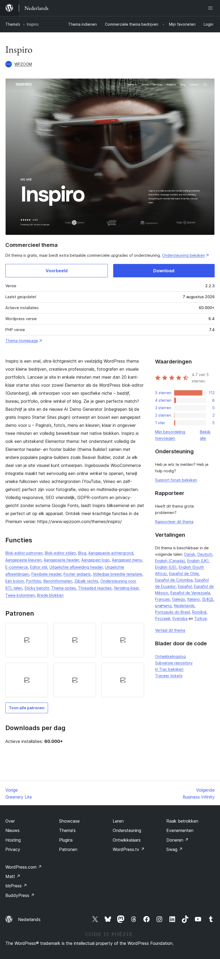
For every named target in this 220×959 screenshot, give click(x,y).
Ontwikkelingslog (170, 656)
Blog (82, 553)
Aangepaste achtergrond (110, 553)
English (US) (166, 567)
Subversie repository (174, 663)
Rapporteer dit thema (174, 521)
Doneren (177, 840)
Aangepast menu (127, 560)
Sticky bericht (36, 588)
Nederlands (184, 605)
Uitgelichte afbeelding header (76, 567)
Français (162, 599)
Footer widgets (77, 574)
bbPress (16, 885)
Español (185, 586)
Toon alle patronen (27, 707)
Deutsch (204, 554)
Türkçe (200, 618)
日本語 (207, 599)
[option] (26, 640)
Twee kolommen (20, 595)
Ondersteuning (127, 830)
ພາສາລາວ (163, 605)
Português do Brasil (172, 612)
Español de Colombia (174, 580)
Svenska (180, 618)
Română (199, 612)
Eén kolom (14, 581)
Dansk (189, 554)
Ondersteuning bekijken (183, 255)
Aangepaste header (61, 560)
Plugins (66, 840)
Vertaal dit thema (170, 630)
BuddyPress (20, 895)
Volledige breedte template (117, 574)
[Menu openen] (211, 8)
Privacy (12, 849)
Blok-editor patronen (24, 553)
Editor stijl (38, 567)
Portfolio (33, 581)
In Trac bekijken (169, 669)
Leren (118, 821)
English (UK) (198, 560)
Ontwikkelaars (127, 840)
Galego (178, 599)
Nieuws (12, 830)
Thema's (67, 830)
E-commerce (16, 567)
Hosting (13, 840)
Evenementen (179, 830)
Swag (174, 849)
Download (163, 270)
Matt (12, 876)
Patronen (68, 849)
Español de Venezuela (190, 592)
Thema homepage (21, 340)
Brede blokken (50, 595)
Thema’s (12, 24)
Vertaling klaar (126, 588)
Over (10, 821)
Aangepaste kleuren (23, 560)
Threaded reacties (95, 588)
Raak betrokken (182, 821)
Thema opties (63, 588)
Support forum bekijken (176, 480)
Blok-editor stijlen (60, 553)
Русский (162, 618)
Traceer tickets (168, 675)
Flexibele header (46, 574)
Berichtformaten (57, 581)
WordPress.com (23, 867)
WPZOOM (23, 64)
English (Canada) (170, 560)
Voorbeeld (57, 270)
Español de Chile (184, 573)
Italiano (193, 599)
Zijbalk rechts (86, 581)
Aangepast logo (95, 560)
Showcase (69, 821)
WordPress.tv (129, 849)
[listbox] (74, 660)
